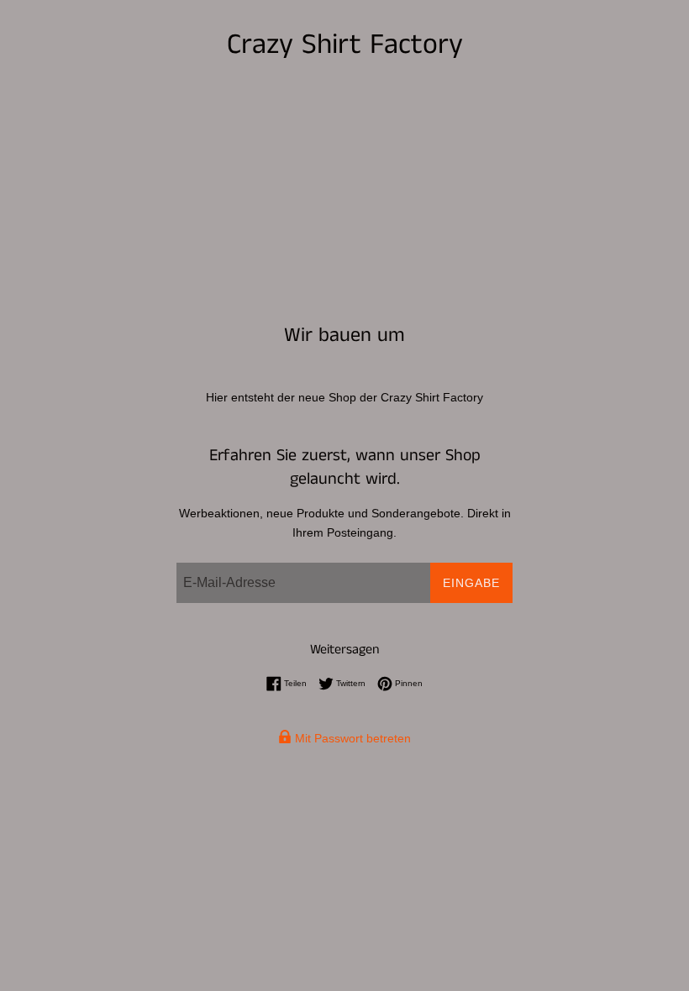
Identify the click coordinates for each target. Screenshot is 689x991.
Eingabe (471, 583)
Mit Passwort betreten (351, 738)
